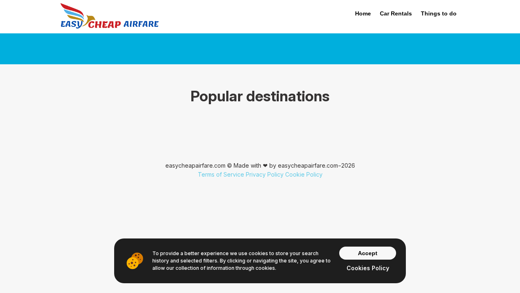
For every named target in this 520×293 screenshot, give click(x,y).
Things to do (439, 13)
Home (363, 13)
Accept (367, 253)
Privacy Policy (265, 174)
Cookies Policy (368, 268)
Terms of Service (221, 174)
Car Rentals (396, 13)
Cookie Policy (304, 174)
